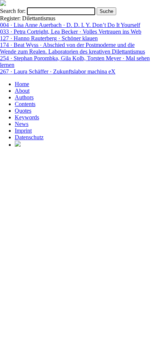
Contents (25, 104)
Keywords (27, 117)
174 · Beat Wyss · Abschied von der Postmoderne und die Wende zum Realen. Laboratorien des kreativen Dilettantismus (72, 48)
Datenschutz (29, 137)
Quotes (23, 110)
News (21, 124)
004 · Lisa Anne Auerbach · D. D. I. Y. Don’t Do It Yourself (70, 25)
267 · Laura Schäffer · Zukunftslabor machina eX (57, 71)
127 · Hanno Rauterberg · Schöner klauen (49, 38)
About (22, 91)
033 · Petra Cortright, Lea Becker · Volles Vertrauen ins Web (70, 31)
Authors (24, 97)
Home (22, 84)
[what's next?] (3, 4)
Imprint (23, 130)
